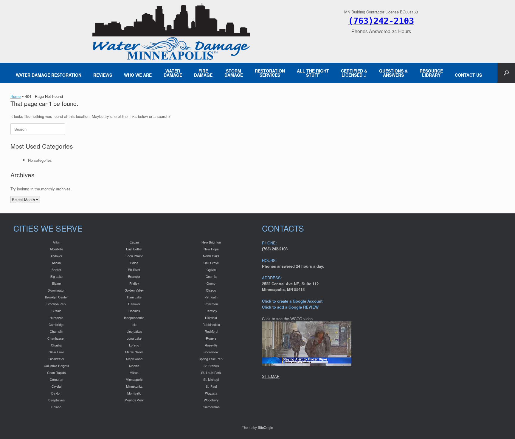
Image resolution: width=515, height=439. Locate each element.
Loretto (134, 345)
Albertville (56, 249)
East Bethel (134, 249)
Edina (134, 263)
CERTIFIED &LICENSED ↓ (354, 73)
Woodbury (211, 400)
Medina (134, 365)
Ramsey (211, 311)
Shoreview (211, 352)
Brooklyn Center (56, 297)
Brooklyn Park (56, 304)
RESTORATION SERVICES (270, 73)
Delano (56, 407)
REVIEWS (102, 75)
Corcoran (56, 379)
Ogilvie (211, 269)
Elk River (134, 269)
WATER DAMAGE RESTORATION (48, 75)
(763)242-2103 (381, 21)
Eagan (134, 242)
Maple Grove (134, 352)
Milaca (134, 372)
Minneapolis (134, 379)
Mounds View (134, 400)
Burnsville (56, 317)
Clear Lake (56, 352)
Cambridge (56, 324)
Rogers (211, 338)
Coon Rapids (56, 372)
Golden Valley (134, 290)
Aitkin (56, 242)
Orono (211, 283)
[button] (506, 73)
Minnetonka (134, 386)
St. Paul (211, 386)
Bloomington (56, 290)
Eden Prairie (134, 256)
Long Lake (134, 338)
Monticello (134, 393)
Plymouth (211, 297)
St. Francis (211, 365)
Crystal (56, 386)
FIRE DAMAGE (203, 73)
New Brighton (211, 242)
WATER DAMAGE (173, 73)
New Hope (211, 249)
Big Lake (56, 276)
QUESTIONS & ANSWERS (393, 73)
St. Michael (211, 379)
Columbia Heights (56, 365)
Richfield (211, 317)
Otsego (211, 290)
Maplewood (134, 359)
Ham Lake (134, 297)
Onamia (211, 276)
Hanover (134, 304)
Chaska (56, 345)
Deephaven (56, 400)
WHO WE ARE (138, 75)
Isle (134, 324)
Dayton (56, 393)
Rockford (211, 331)
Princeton (211, 304)
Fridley (134, 283)
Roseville (211, 345)
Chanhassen (56, 338)
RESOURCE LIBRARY (431, 73)
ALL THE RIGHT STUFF (313, 73)
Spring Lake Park (211, 359)
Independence (134, 317)
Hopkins (134, 311)
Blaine (56, 283)
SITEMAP (271, 376)
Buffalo (56, 311)
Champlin (56, 331)
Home (15, 96)
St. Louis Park (211, 372)
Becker (56, 269)
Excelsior (134, 276)
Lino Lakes (134, 331)
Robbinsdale (211, 324)
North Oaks (211, 256)
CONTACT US (468, 75)
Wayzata (211, 393)
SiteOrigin (265, 427)
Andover (56, 256)
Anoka (56, 263)
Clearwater (56, 359)
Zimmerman (211, 407)
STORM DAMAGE (233, 73)
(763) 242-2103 (275, 249)
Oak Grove (211, 263)
